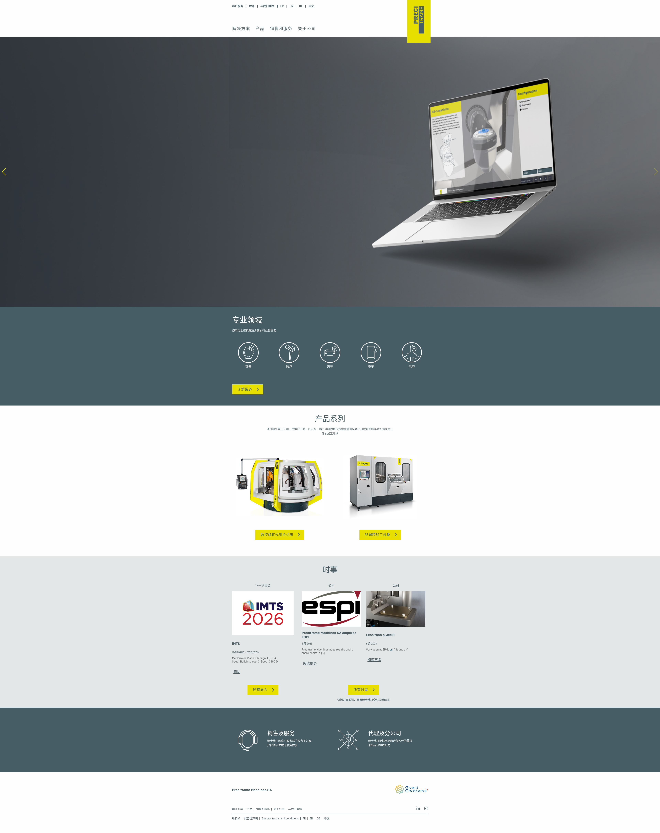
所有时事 (361, 690)
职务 (252, 6)
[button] (656, 172)
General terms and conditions (280, 818)
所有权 (236, 818)
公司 (331, 585)
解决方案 (241, 28)
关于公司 (307, 28)
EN (291, 6)
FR (282, 6)
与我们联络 (267, 6)
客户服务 (237, 6)
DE (301, 6)
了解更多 (245, 389)
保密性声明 (251, 818)
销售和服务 (281, 28)
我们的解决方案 (245, 186)
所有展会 (260, 690)
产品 (260, 28)
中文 (311, 6)
